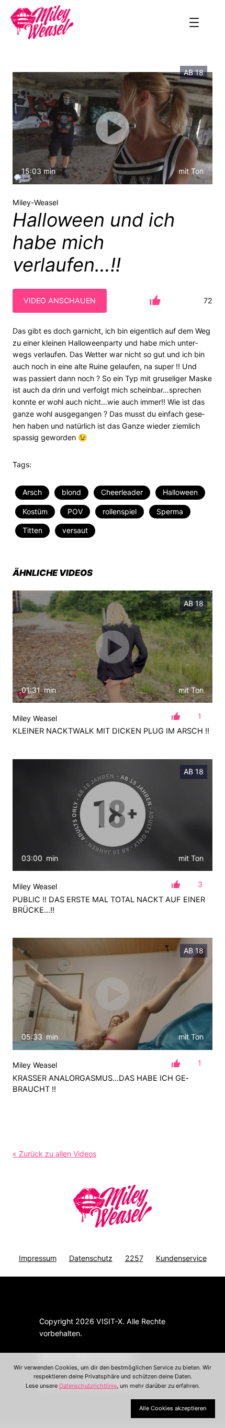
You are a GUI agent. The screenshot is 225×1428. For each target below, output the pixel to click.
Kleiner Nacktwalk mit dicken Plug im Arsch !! (111, 731)
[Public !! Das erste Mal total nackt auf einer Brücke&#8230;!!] (112, 815)
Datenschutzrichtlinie (88, 1385)
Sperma (169, 511)
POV (75, 511)
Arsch (32, 492)
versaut (75, 530)
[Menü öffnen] (194, 22)
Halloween (180, 492)
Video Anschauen (60, 300)
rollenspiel (120, 511)
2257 (134, 1258)
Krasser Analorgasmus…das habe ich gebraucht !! (100, 1083)
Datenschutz (91, 1258)
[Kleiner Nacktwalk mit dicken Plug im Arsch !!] (112, 647)
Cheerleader (122, 492)
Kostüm (35, 511)
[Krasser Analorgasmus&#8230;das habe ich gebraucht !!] (112, 994)
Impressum (38, 1258)
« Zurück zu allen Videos (54, 1153)
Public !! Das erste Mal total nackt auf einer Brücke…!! (109, 905)
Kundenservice (181, 1258)
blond (71, 492)
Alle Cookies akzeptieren (172, 1408)
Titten (32, 530)
